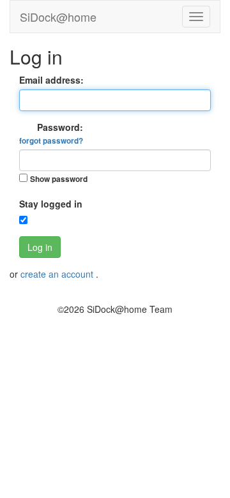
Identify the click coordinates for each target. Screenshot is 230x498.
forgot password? (51, 140)
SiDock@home (58, 16)
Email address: (51, 79)
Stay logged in (50, 203)
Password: (51, 133)
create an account (58, 274)
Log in (39, 247)
